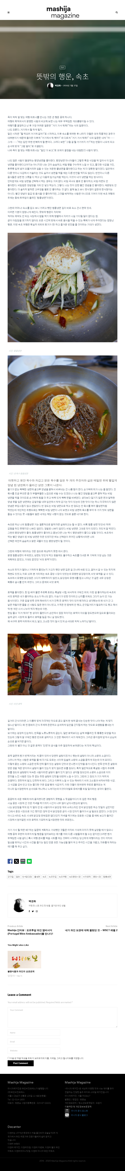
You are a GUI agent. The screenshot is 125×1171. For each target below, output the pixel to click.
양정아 (11, 975)
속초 (44, 876)
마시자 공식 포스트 (79, 1110)
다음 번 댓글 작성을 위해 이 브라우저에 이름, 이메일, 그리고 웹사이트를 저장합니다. (47, 1058)
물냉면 (37, 876)
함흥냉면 (107, 876)
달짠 (18, 876)
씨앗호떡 (87, 876)
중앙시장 (97, 876)
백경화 (58, 85)
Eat (62, 67)
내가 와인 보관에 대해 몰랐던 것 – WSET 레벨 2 (91, 930)
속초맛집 (52, 876)
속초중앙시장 (75, 876)
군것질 (11, 876)
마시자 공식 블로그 (79, 1115)
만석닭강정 (27, 876)
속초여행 (62, 876)
